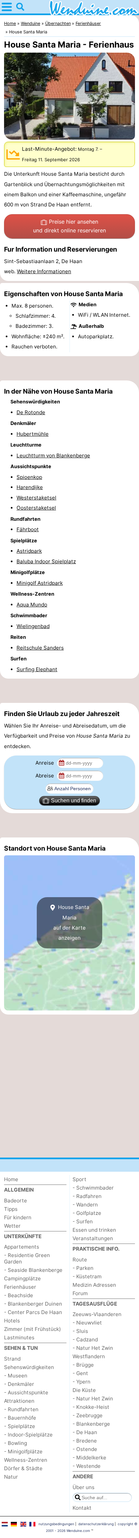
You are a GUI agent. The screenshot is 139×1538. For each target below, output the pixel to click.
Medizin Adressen (94, 1285)
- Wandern (85, 1204)
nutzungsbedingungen (56, 1524)
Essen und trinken (94, 1230)
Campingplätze (22, 1278)
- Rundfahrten (21, 1409)
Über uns (83, 1487)
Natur (11, 1477)
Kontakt (82, 1508)
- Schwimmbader (93, 1188)
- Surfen (83, 1221)
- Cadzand (85, 1339)
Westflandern (89, 1356)
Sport (79, 1179)
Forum (80, 1293)
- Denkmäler (19, 1384)
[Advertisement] (69, 368)
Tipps (11, 1209)
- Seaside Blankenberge (33, 1270)
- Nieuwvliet (87, 1322)
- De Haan (85, 1432)
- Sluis (80, 1331)
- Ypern (81, 1381)
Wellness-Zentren (25, 1460)
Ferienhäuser (20, 1287)
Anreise (45, 763)
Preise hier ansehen (69, 226)
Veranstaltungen (93, 1238)
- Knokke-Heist (91, 1407)
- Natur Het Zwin (93, 1348)
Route (80, 1259)
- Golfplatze (87, 1213)
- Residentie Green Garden (27, 1258)
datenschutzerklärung (96, 1524)
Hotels (12, 1320)
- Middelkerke (89, 1457)
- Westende (87, 1466)
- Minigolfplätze (23, 1451)
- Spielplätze (19, 1426)
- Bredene (85, 1440)
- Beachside (18, 1295)
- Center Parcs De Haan (33, 1312)
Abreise (45, 775)
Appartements (21, 1247)
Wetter (12, 1226)
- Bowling (15, 1443)
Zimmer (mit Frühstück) (32, 1329)
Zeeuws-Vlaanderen (97, 1314)
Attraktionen (19, 1401)
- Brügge (83, 1365)
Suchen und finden (73, 800)
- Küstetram (87, 1276)
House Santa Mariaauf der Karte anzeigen (71, 922)
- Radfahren (87, 1196)
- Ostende (85, 1449)
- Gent (80, 1373)
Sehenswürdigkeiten (29, 1367)
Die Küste (84, 1390)
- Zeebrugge (88, 1415)
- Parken (83, 1268)
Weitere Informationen (44, 271)
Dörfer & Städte (23, 1468)
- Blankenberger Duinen (33, 1304)
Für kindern (17, 1217)
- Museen (15, 1375)
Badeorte (15, 1200)
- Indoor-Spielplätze (28, 1434)
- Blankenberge (91, 1424)
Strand (12, 1359)
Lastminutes (19, 1337)
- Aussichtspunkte (26, 1392)
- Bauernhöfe (20, 1418)
